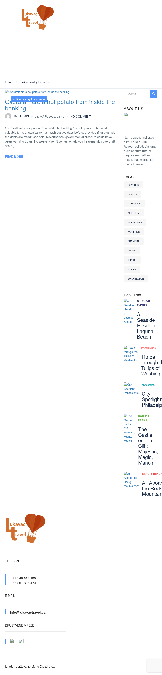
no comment (80, 116)
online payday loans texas (37, 82)
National (133, 241)
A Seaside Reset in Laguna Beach (146, 325)
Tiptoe (132, 259)
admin (21, 116)
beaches (133, 184)
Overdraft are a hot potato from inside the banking (60, 104)
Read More (14, 156)
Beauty (132, 194)
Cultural (134, 213)
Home (8, 82)
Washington (136, 278)
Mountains (135, 222)
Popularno (132, 295)
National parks (144, 418)
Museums (134, 231)
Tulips (132, 269)
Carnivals (134, 203)
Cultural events (144, 303)
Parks (131, 250)
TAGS (129, 177)
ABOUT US (133, 108)
